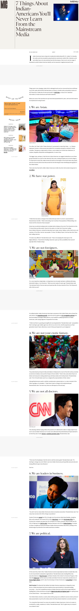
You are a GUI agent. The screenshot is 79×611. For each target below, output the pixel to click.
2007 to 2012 (43, 523)
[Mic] (4, 4)
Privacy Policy (6, 114)
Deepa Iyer (36, 578)
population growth (42, 315)
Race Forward (43, 576)
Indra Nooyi (55, 519)
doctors (44, 433)
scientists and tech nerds (52, 433)
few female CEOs (68, 519)
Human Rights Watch (34, 580)
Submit (22, 111)
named (40, 517)
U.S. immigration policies (67, 315)
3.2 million (32, 170)
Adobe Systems (68, 523)
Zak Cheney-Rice (33, 52)
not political (69, 580)
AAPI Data (57, 92)
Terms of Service (21, 113)
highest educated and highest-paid (60, 591)
